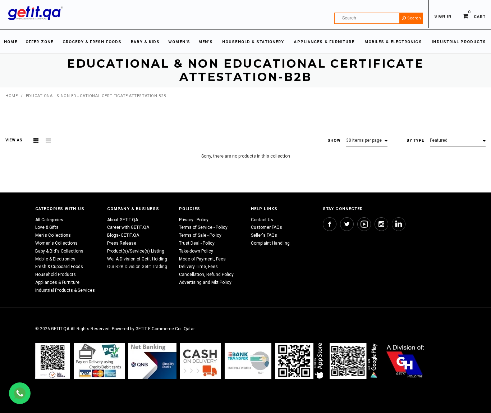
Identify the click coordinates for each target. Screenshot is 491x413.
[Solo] (354, 360)
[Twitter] (346, 224)
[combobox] (378, 18)
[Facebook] (329, 224)
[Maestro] (300, 360)
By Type (415, 140)
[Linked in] (398, 224)
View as (14, 140)
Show (333, 140)
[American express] (200, 360)
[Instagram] (381, 224)
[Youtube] (364, 224)
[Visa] (99, 360)
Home (11, 96)
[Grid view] (35, 140)
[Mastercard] (152, 360)
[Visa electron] (248, 360)
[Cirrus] (405, 360)
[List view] (48, 140)
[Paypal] (52, 360)
